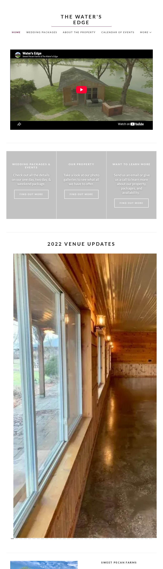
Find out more (31, 194)
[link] (81, 23)
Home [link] (16, 32)
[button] (145, 32)
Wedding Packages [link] (41, 32)
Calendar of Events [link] (117, 32)
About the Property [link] (79, 32)
